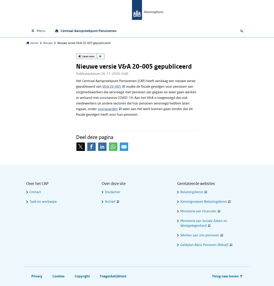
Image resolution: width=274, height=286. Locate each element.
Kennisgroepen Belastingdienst (203, 202)
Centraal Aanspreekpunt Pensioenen (89, 31)
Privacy (36, 276)
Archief (110, 202)
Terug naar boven (225, 276)
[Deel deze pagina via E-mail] (124, 146)
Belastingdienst (191, 192)
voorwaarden (108, 109)
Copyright (82, 276)
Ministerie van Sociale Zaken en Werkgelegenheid (203, 223)
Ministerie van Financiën (198, 211)
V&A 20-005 (111, 86)
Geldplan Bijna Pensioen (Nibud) (204, 245)
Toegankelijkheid (113, 276)
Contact (35, 192)
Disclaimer (112, 192)
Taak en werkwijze (43, 202)
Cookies (58, 276)
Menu (41, 31)
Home (34, 43)
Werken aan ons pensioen (199, 235)
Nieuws (48, 43)
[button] (90, 56)
